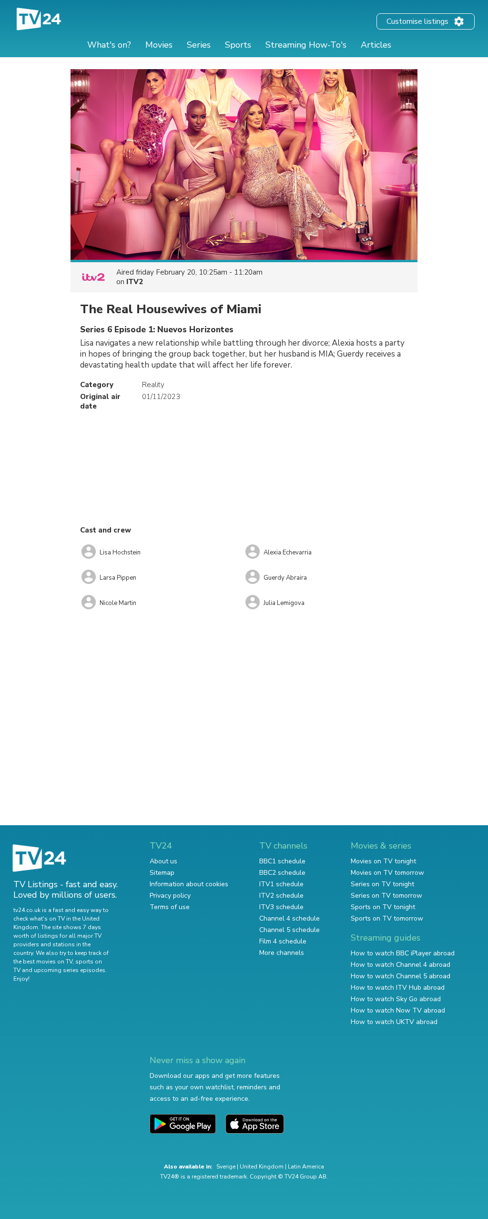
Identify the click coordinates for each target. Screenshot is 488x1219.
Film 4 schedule (282, 941)
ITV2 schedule (281, 895)
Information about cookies (189, 884)
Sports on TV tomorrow (387, 918)
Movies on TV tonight (383, 861)
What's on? (109, 45)
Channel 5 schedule (289, 929)
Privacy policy (170, 895)
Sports (238, 45)
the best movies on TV (42, 961)
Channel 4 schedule (289, 918)
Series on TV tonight (382, 884)
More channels (281, 952)
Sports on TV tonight (383, 907)
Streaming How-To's (305, 45)
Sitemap (162, 872)
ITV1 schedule (281, 884)
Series (199, 45)
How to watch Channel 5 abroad (400, 976)
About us (163, 861)
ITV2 (134, 282)
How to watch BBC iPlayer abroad (403, 953)
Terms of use (170, 907)
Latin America (306, 1166)
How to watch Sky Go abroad (396, 999)
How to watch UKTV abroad (394, 1021)
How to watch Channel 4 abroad (400, 964)
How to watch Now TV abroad (398, 1010)
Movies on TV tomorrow (387, 872)
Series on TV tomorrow (386, 895)
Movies (159, 45)
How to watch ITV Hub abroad (398, 987)
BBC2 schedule (282, 872)
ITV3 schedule (281, 907)
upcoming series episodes (69, 970)
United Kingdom (262, 1166)
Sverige (225, 1166)
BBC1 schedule (282, 861)
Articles (376, 45)
